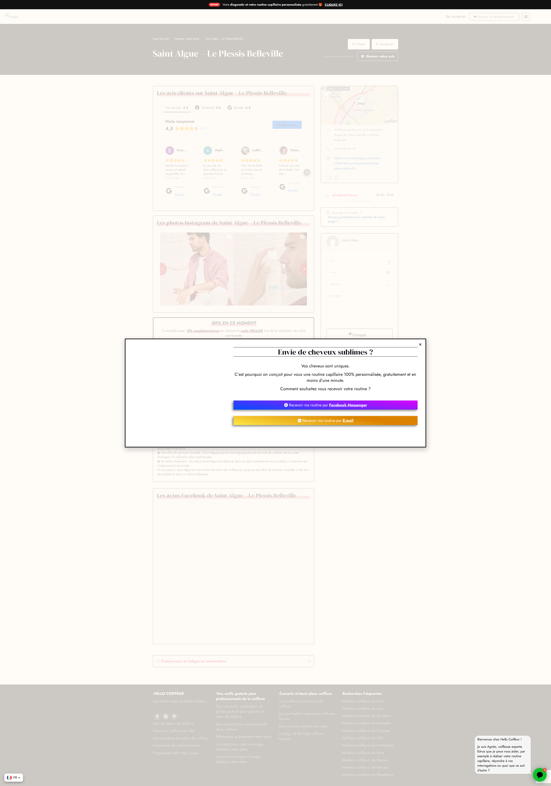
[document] (275, 393)
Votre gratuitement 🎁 (272, 4)
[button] (420, 344)
